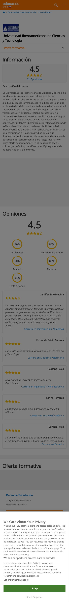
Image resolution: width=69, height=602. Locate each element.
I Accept (34, 588)
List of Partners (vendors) (16, 579)
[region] (34, 556)
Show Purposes (34, 596)
